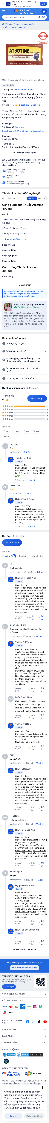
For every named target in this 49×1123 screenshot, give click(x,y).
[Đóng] (3, 4)
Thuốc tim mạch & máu (24, 24)
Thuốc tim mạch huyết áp (13, 27)
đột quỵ (23, 228)
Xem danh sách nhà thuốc (24, 968)
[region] (24, 54)
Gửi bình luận (12, 542)
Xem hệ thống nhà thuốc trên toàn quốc (24, 962)
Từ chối (13, 1116)
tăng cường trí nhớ (18, 239)
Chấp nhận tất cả (34, 1116)
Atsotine (12, 219)
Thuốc (9, 24)
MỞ (43, 4)
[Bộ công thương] (9, 1054)
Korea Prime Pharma (24, 89)
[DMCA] (30, 1054)
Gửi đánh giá (37, 398)
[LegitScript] (15, 1061)
